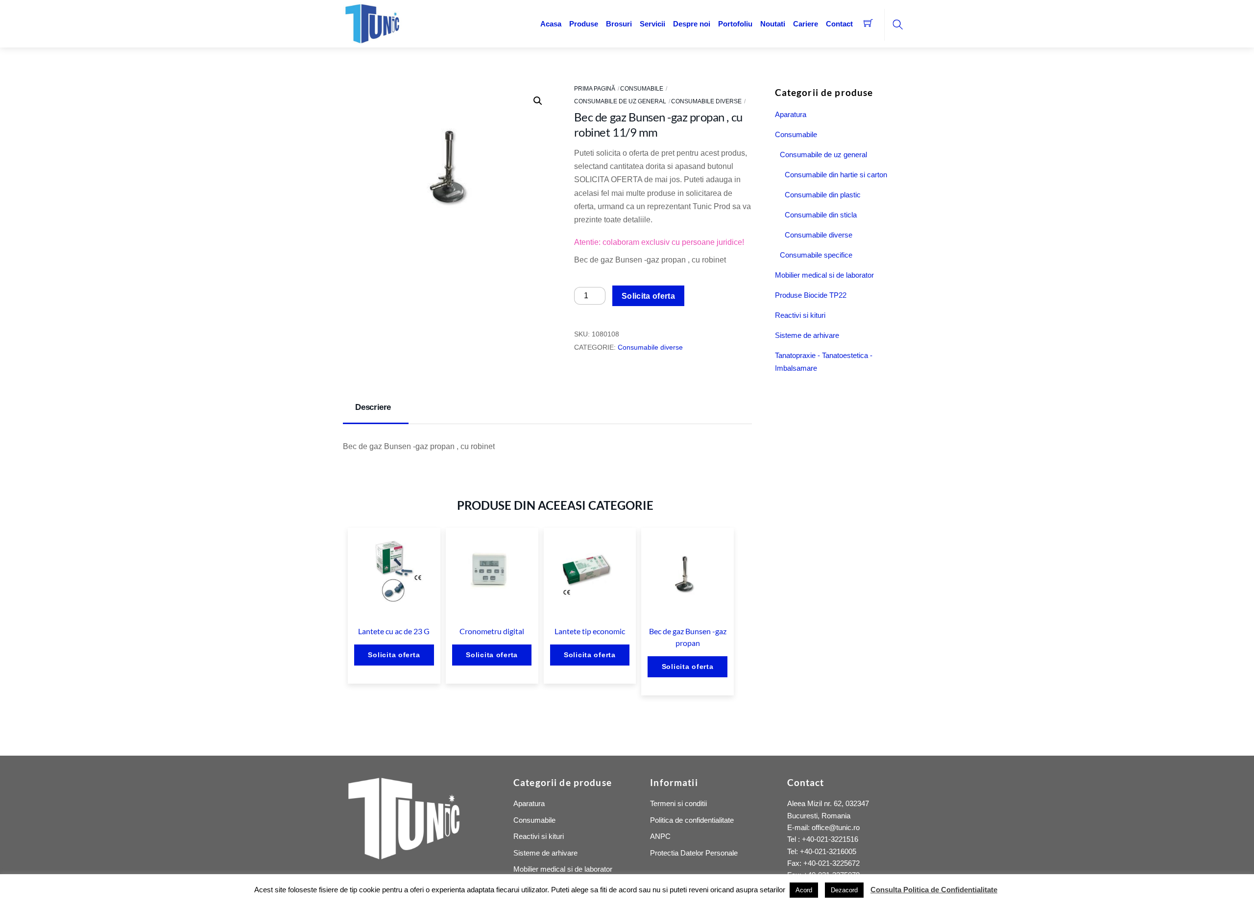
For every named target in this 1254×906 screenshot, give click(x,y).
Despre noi (691, 24)
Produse (583, 24)
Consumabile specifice (816, 255)
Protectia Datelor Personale (694, 853)
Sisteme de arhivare (807, 335)
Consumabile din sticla (821, 215)
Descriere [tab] (373, 407)
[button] (538, 101)
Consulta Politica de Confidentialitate (933, 889)
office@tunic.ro (836, 827)
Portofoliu (735, 24)
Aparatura (790, 114)
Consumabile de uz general (620, 101)
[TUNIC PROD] (372, 22)
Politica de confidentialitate (692, 820)
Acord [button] (804, 890)
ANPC (660, 836)
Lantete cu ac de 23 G (394, 631)
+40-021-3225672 (831, 863)
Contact (839, 24)
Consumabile (641, 88)
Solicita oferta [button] (394, 655)
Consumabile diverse (706, 101)
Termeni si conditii (678, 803)
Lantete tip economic (590, 631)
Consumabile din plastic (823, 195)
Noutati (772, 24)
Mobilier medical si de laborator (824, 275)
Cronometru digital (491, 631)
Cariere (805, 24)
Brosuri (619, 24)
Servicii (652, 24)
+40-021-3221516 (830, 839)
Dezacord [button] (844, 890)
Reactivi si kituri (800, 315)
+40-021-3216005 (828, 851)
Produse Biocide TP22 (810, 295)
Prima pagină (594, 88)
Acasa (550, 24)
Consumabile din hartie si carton (836, 174)
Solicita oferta (648, 296)
